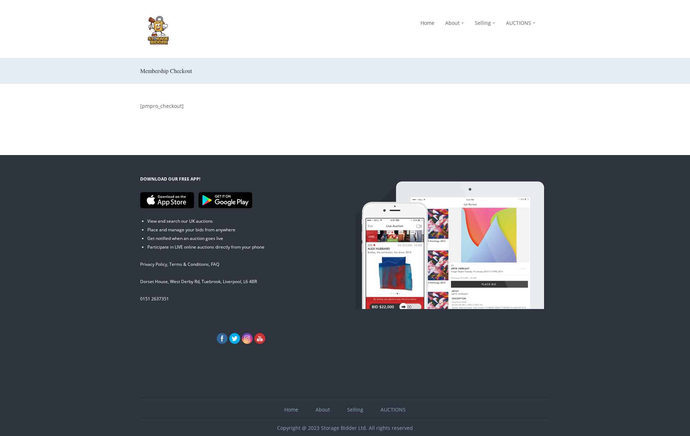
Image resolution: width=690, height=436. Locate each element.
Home (427, 22)
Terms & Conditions (189, 264)
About (452, 22)
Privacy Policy (153, 264)
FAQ (215, 264)
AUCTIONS (518, 22)
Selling (483, 22)
